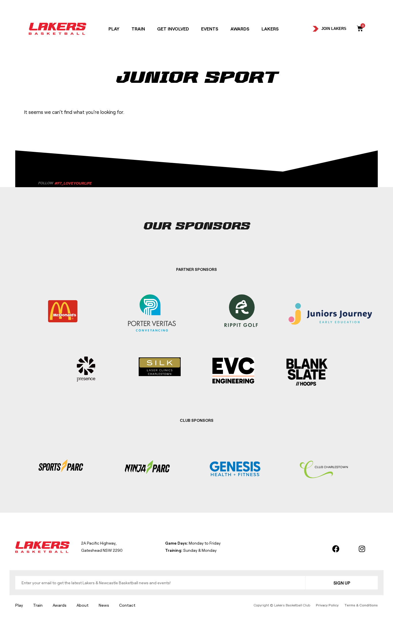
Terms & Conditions (361, 605)
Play (113, 28)
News (104, 605)
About (83, 605)
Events (209, 28)
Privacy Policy (327, 605)
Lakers (270, 28)
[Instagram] (362, 549)
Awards (239, 28)
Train (138, 28)
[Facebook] (336, 549)
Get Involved (173, 28)
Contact (127, 605)
